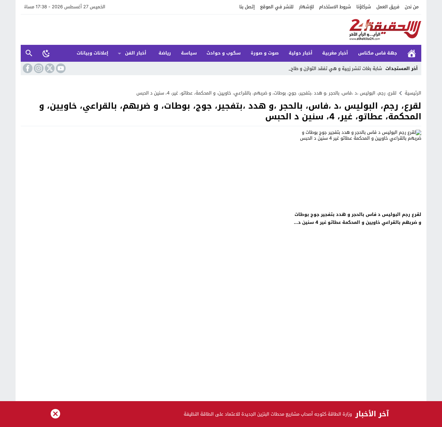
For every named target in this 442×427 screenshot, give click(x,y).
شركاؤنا (363, 6)
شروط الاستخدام (335, 6)
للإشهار (306, 6)
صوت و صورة (265, 53)
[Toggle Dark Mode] (46, 53)
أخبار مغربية (335, 53)
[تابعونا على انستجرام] (38, 68)
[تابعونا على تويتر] (49, 68)
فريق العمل (388, 6)
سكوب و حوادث (223, 53)
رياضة (164, 53)
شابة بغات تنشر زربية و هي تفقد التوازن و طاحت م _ (330, 68)
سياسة (189, 53)
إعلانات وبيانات (92, 53)
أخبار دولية (301, 53)
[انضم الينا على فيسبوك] (26, 68)
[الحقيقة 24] (221, 29)
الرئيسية (411, 53)
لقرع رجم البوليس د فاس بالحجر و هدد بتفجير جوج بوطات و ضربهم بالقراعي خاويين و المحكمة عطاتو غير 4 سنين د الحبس (358, 222)
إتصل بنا (247, 6)
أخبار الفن (135, 53)
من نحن (412, 6)
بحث (29, 53)
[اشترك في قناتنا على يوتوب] (60, 68)
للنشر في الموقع (277, 6)
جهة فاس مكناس (377, 53)
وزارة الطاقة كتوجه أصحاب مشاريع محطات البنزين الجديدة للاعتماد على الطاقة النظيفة (268, 414)
